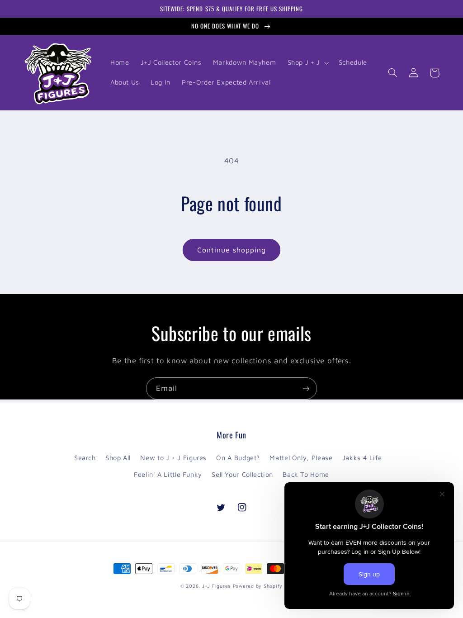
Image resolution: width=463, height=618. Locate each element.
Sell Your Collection (242, 474)
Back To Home (306, 474)
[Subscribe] (306, 388)
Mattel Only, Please (300, 457)
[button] (307, 63)
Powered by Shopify (258, 586)
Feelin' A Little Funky (168, 474)
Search (85, 457)
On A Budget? (238, 457)
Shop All (118, 457)
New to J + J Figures (173, 457)
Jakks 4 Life (362, 457)
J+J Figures (216, 586)
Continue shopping (231, 250)
